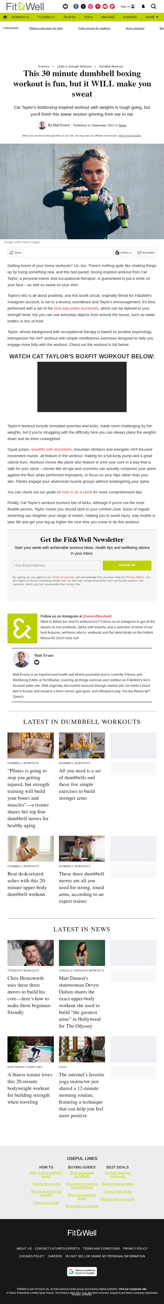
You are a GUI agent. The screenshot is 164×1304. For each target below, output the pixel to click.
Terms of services (63, 577)
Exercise (43, 66)
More (150, 17)
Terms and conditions (101, 1248)
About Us (24, 1248)
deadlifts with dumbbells (51, 449)
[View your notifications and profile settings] (143, 6)
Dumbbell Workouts (111, 66)
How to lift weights (46, 1184)
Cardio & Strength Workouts (74, 66)
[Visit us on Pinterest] (97, 6)
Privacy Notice (135, 577)
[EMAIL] (37, 662)
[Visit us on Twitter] (83, 6)
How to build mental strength (46, 1193)
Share (18, 252)
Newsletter (148, 252)
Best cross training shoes (82, 1196)
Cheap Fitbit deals (118, 1191)
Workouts (20, 17)
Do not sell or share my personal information (105, 1256)
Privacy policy (135, 1248)
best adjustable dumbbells (76, 308)
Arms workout (135, 28)
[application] (82, 387)
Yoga (88, 17)
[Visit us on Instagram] (90, 6)
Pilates (70, 17)
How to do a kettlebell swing (46, 1174)
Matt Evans (61, 125)
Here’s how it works (130, 135)
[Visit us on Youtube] (105, 6)
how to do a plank (77, 492)
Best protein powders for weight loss (82, 1185)
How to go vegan (46, 1203)
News (122, 125)
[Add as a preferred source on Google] (82, 1271)
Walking (108, 17)
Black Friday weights (117, 1184)
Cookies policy (31, 1256)
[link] (22, 628)
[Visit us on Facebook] (76, 6)
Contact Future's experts (57, 1248)
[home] (5, 17)
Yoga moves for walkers (94, 28)
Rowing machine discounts (117, 1174)
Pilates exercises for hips (46, 28)
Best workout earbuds (82, 1206)
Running (130, 17)
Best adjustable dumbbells (82, 1174)
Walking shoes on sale (118, 1199)
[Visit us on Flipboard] (112, 6)
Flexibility (46, 17)
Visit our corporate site (132, 1289)
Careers (55, 1256)
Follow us (126, 252)
